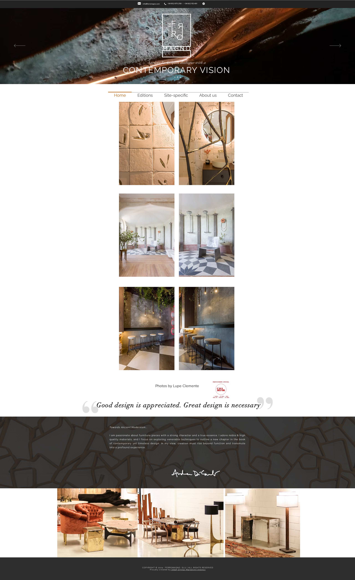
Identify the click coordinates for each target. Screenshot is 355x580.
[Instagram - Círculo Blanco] (203, 3)
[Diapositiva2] (177, 77)
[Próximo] (335, 46)
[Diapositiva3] (180, 77)
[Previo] (19, 46)
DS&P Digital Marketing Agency (188, 570)
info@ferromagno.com (151, 4)
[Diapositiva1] (175, 77)
